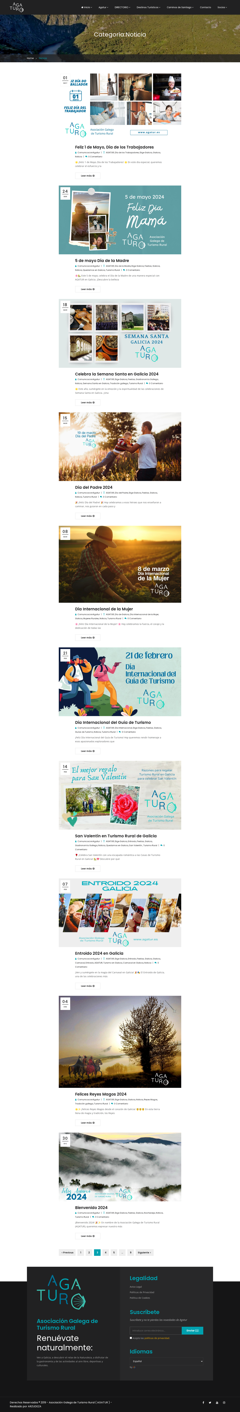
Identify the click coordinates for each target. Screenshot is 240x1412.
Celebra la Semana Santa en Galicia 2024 (117, 374)
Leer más (86, 175)
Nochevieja (149, 1212)
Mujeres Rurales (91, 618)
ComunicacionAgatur (89, 152)
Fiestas (148, 266)
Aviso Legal (136, 1286)
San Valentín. (136, 845)
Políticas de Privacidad (142, 1292)
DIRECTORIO (121, 7)
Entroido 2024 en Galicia (99, 953)
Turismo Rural (113, 270)
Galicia (156, 152)
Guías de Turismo (84, 732)
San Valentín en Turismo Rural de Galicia (116, 836)
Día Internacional (123, 727)
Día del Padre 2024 (93, 487)
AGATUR (110, 152)
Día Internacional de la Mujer (104, 609)
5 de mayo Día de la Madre (102, 260)
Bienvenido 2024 (91, 1207)
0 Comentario (95, 156)
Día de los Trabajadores (127, 152)
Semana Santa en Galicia (96, 383)
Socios (221, 7)
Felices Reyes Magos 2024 (101, 1094)
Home (30, 58)
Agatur (102, 7)
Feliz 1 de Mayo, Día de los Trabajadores (114, 147)
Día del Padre (121, 492)
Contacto (205, 7)
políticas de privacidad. (157, 1338)
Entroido (132, 841)
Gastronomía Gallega (147, 379)
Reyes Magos (150, 1099)
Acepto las (151, 1338)
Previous (68, 1252)
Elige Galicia (146, 152)
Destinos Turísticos (147, 7)
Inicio (87, 7)
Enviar (191, 1330)
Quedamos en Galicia (94, 270)
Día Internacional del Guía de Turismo (113, 722)
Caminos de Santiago (179, 7)
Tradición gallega (119, 383)
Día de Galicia (122, 614)
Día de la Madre (123, 266)
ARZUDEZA (34, 1406)
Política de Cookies (140, 1297)
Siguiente (143, 1252)
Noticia (78, 156)
